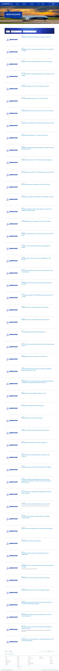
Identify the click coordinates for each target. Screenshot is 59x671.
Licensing (29, 661)
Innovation (18, 663)
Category (12, 29)
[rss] (13, 654)
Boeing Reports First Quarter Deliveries (32, 418)
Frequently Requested (31, 663)
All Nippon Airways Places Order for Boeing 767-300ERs (36, 467)
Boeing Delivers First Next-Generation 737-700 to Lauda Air (37, 110)
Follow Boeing (43, 4)
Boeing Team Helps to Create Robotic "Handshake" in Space (38, 196)
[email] (5, 654)
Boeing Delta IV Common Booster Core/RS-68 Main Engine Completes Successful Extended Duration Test (37, 381)
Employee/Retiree (7, 660)
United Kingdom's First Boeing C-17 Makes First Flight (36, 221)
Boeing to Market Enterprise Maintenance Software (35, 430)
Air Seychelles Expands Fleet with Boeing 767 (34, 332)
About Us (38, 4)
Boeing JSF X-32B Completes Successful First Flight (35, 577)
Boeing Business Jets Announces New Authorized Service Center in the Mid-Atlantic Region (37, 603)
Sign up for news (53, 4)
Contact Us (29, 664)
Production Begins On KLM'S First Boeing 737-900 (35, 86)
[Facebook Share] (7, 654)
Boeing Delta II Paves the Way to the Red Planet (34, 356)
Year (6, 29)
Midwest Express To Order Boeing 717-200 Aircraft (35, 307)
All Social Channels (41, 658)
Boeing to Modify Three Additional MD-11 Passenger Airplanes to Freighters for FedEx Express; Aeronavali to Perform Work (36, 481)
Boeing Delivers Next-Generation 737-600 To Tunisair (36, 184)
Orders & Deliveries (32, 4)
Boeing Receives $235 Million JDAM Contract (34, 393)
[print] (11, 654)
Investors (6, 659)
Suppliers (6, 663)
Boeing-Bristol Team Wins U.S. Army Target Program (35, 590)
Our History (6, 664)
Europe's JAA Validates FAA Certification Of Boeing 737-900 (38, 123)
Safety (18, 662)
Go (39, 31)
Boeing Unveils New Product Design (31, 541)
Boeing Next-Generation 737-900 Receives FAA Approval (37, 160)
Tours (28, 659)
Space (18, 660)
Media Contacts (17, 4)
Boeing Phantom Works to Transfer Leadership (34, 442)
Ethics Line (29, 660)
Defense (18, 659)
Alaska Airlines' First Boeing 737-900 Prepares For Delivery (37, 528)
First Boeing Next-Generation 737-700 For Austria (35, 98)
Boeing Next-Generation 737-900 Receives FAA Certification (38, 172)
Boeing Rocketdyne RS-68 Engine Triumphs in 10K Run (36, 37)
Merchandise (7, 662)
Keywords (24, 29)
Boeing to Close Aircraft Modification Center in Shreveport (37, 61)
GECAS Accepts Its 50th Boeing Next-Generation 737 (36, 504)
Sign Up (51, 658)
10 (49, 651)
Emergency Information (8, 661)
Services (18, 661)
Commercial (18, 658)
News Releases (11, 4)
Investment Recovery (30, 662)
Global (18, 664)
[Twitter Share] (10, 654)
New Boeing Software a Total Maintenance (33, 405)
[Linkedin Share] (8, 654)
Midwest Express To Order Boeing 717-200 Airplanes (35, 319)
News (6, 658)
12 (52, 651)
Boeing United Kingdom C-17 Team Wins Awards (34, 135)
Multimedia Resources (24, 4)
